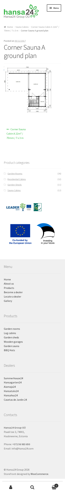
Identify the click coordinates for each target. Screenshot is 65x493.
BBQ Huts (9, 350)
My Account (11, 487)
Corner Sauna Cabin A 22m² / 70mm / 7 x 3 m (16, 134)
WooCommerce (39, 474)
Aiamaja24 (10, 386)
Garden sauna (11, 346)
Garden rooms (12, 328)
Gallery (8, 300)
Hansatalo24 (11, 391)
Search (32, 487)
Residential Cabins (17, 179)
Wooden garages (13, 341)
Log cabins (10, 333)
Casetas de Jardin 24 (15, 399)
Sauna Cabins (22, 26)
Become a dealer (13, 292)
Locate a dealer (12, 296)
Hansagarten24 (13, 382)
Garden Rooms (15, 173)
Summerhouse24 (13, 378)
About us (9, 283)
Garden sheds (11, 337)
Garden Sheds (15, 184)
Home (10, 26)
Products (9, 288)
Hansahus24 (11, 395)
